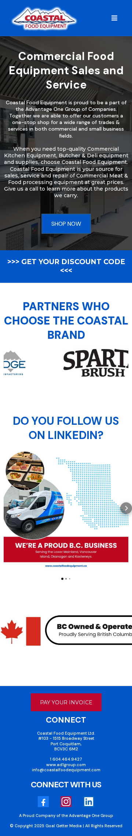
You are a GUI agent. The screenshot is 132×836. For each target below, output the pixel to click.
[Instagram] (66, 801)
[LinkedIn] (88, 801)
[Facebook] (43, 801)
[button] (113, 18)
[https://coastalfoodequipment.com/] (44, 18)
